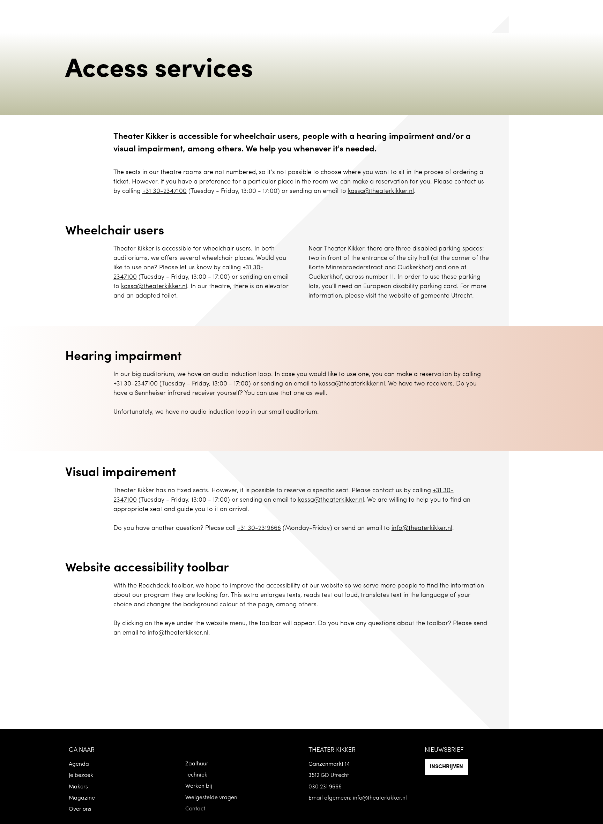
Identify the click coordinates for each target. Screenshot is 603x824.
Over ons (80, 809)
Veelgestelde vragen (211, 798)
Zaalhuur (196, 764)
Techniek (196, 775)
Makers (78, 787)
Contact (195, 809)
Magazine (82, 798)
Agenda (79, 764)
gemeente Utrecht (446, 296)
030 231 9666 (325, 787)
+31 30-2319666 (259, 528)
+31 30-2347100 (164, 191)
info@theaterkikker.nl (422, 528)
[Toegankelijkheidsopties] (592, 10)
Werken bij (198, 786)
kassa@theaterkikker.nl (381, 191)
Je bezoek (81, 775)
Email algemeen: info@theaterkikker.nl (357, 798)
